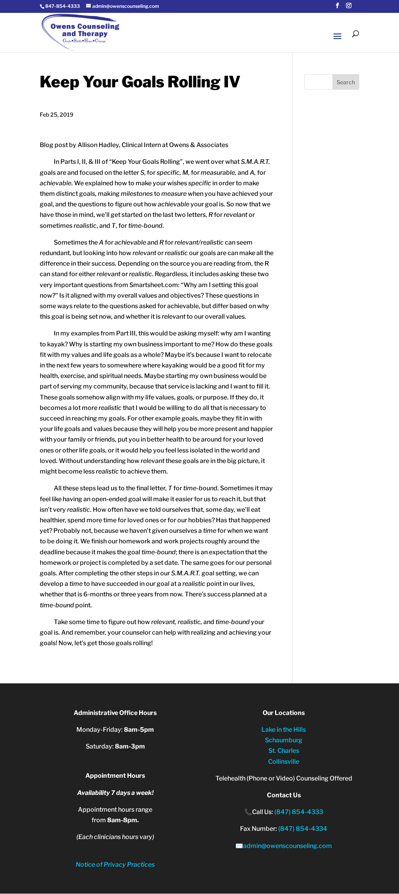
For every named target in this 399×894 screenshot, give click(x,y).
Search (346, 82)
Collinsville (283, 761)
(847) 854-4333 (298, 812)
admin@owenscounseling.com (287, 846)
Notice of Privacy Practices (115, 864)
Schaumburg (283, 740)
